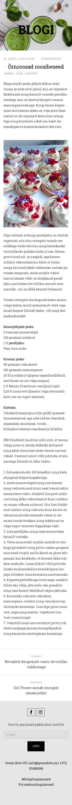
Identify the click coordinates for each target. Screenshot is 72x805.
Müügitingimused (36, 779)
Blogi (36, 29)
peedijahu (9, 73)
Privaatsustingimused (36, 784)
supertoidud (31, 73)
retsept (19, 73)
